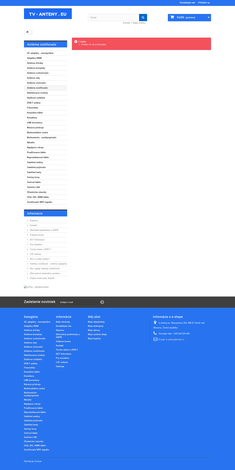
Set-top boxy (33, 177)
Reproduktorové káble (38, 157)
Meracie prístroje (35, 127)
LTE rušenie (35, 254)
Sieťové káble (34, 182)
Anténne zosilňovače (37, 88)
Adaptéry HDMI (34, 58)
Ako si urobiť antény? (39, 259)
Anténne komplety (36, 68)
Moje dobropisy (95, 326)
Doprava (33, 220)
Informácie (35, 213)
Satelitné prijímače (36, 167)
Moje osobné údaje (97, 334)
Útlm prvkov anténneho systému (44, 273)
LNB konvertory (34, 122)
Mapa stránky (139, 23)
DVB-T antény (33, 103)
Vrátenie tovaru (36, 235)
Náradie (31, 142)
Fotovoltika (32, 108)
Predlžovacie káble (36, 152)
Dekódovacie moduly (37, 93)
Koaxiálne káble (35, 112)
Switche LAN (33, 187)
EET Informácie (36, 240)
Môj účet (94, 317)
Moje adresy (94, 330)
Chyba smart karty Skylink (42, 278)
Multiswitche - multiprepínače (41, 137)
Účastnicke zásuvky (36, 192)
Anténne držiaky (35, 63)
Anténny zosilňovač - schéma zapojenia (48, 264)
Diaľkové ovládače (36, 98)
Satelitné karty (34, 172)
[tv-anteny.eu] (53, 13)
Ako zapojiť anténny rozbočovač (44, 268)
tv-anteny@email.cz (175, 339)
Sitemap (60, 366)
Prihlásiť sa (204, 2)
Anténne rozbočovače (37, 73)
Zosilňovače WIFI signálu (39, 202)
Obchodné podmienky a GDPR (43, 230)
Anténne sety (33, 78)
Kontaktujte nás (187, 2)
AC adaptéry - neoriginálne (40, 53)
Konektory (32, 117)
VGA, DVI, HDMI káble (38, 197)
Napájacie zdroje (35, 147)
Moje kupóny (94, 338)
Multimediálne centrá (37, 132)
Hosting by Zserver (33, 461)
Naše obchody (63, 322)
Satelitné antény (35, 162)
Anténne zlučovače (36, 83)
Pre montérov (35, 244)
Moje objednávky (96, 322)
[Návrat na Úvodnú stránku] (27, 32)
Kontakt (126, 23)
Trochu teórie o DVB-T (40, 249)
